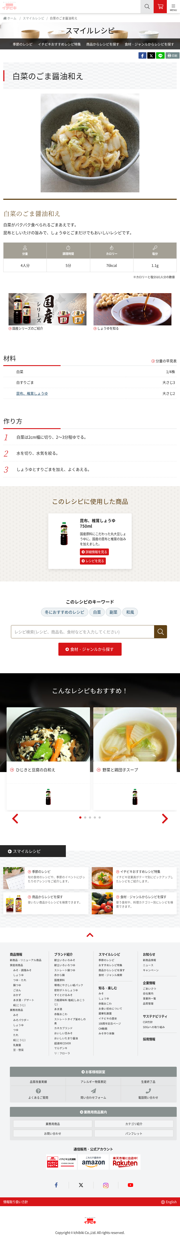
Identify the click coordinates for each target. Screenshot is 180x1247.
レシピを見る (95, 560)
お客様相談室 (95, 1071)
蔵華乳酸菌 (105, 1013)
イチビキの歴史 (108, 1018)
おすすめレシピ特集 (110, 965)
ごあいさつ (149, 988)
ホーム (11, 18)
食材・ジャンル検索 (110, 975)
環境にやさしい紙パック (68, 985)
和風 (130, 612)
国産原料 (59, 980)
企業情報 (149, 982)
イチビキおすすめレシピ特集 (59, 44)
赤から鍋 (59, 975)
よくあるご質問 (38, 1097)
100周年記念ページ (110, 1023)
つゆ (15, 1030)
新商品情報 (149, 960)
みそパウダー (21, 1020)
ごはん (17, 990)
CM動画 (103, 1028)
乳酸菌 (17, 1045)
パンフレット (133, 1133)
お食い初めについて (110, 1008)
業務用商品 (16, 1010)
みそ (15, 1015)
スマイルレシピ (33, 18)
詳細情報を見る (96, 551)
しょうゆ (18, 975)
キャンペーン (151, 970)
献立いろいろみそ (64, 960)
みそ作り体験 (106, 1033)
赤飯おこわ (60, 1014)
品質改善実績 (38, 1081)
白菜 (97, 612)
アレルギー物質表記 (93, 1081)
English (171, 1201)
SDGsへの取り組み (154, 1027)
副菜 (113, 612)
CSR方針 (148, 1022)
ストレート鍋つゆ (64, 970)
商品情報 (16, 954)
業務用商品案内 (95, 1111)
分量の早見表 (166, 360)
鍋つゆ (17, 985)
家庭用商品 (16, 965)
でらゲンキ (60, 1048)
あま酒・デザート (23, 1000)
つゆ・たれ (19, 980)
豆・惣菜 (18, 1050)
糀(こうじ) (19, 1005)
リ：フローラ (62, 1053)
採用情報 (149, 1039)
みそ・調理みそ (22, 970)
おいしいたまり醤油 (66, 1038)
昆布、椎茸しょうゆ (32, 393)
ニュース (148, 965)
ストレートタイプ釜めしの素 (70, 1021)
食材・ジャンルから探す (92, 649)
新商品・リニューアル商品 (25, 960)
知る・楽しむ (108, 987)
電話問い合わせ (148, 1097)
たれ (15, 1035)
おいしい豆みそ (63, 1033)
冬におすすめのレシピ (64, 612)
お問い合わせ (52, 1133)
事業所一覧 (149, 998)
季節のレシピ (22, 44)
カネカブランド (63, 1028)
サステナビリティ (155, 1016)
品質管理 (148, 1003)
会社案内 (148, 993)
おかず (17, 995)
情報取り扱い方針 (15, 1201)
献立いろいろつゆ (64, 965)
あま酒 (58, 1009)
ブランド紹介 (63, 954)
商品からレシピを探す (102, 44)
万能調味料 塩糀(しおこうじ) (69, 1002)
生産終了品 (148, 1081)
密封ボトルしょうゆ (66, 990)
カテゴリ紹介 (133, 1124)
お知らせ (149, 954)
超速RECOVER (62, 1043)
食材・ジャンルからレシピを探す (149, 44)
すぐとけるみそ (63, 995)
